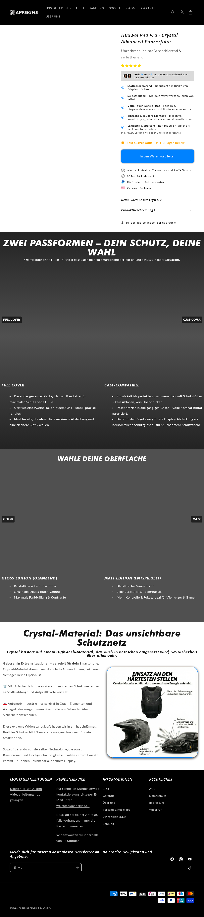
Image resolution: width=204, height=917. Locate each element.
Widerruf (155, 809)
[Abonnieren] (77, 867)
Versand (139, 132)
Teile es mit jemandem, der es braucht (151, 222)
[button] (131, 65)
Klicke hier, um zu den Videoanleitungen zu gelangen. (26, 794)
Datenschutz (157, 795)
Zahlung (108, 823)
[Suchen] (173, 12)
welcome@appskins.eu (72, 805)
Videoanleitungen (115, 816)
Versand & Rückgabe (116, 809)
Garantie (109, 795)
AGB (152, 788)
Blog (106, 788)
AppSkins (24, 907)
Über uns (109, 802)
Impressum (156, 802)
